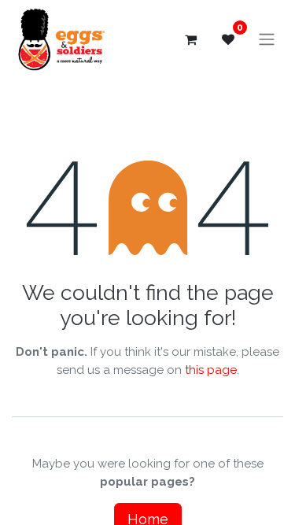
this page (211, 370)
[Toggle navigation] (266, 40)
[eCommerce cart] (190, 39)
